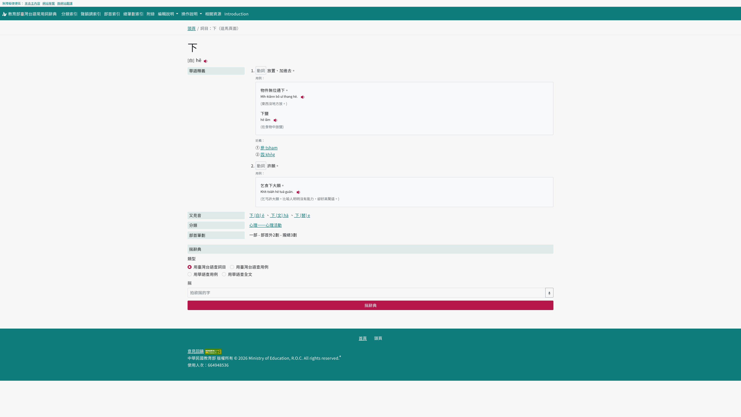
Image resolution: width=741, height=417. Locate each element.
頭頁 (192, 28)
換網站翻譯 (65, 3)
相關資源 (213, 14)
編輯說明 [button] (166, 14)
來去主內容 (32, 3)
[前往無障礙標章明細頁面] (213, 351)
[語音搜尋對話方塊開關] (549, 292)
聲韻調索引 (91, 14)
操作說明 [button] (190, 14)
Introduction (236, 14)
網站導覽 (48, 3)
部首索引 (112, 14)
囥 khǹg (268, 154)
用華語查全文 (240, 274)
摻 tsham (269, 147)
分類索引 (69, 14)
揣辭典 (371, 305)
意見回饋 (196, 351)
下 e (302, 215)
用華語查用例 (206, 274)
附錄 (151, 14)
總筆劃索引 (133, 14)
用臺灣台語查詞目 (210, 267)
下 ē (256, 215)
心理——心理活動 (265, 225)
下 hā (279, 215)
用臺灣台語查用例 (252, 267)
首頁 (363, 338)
